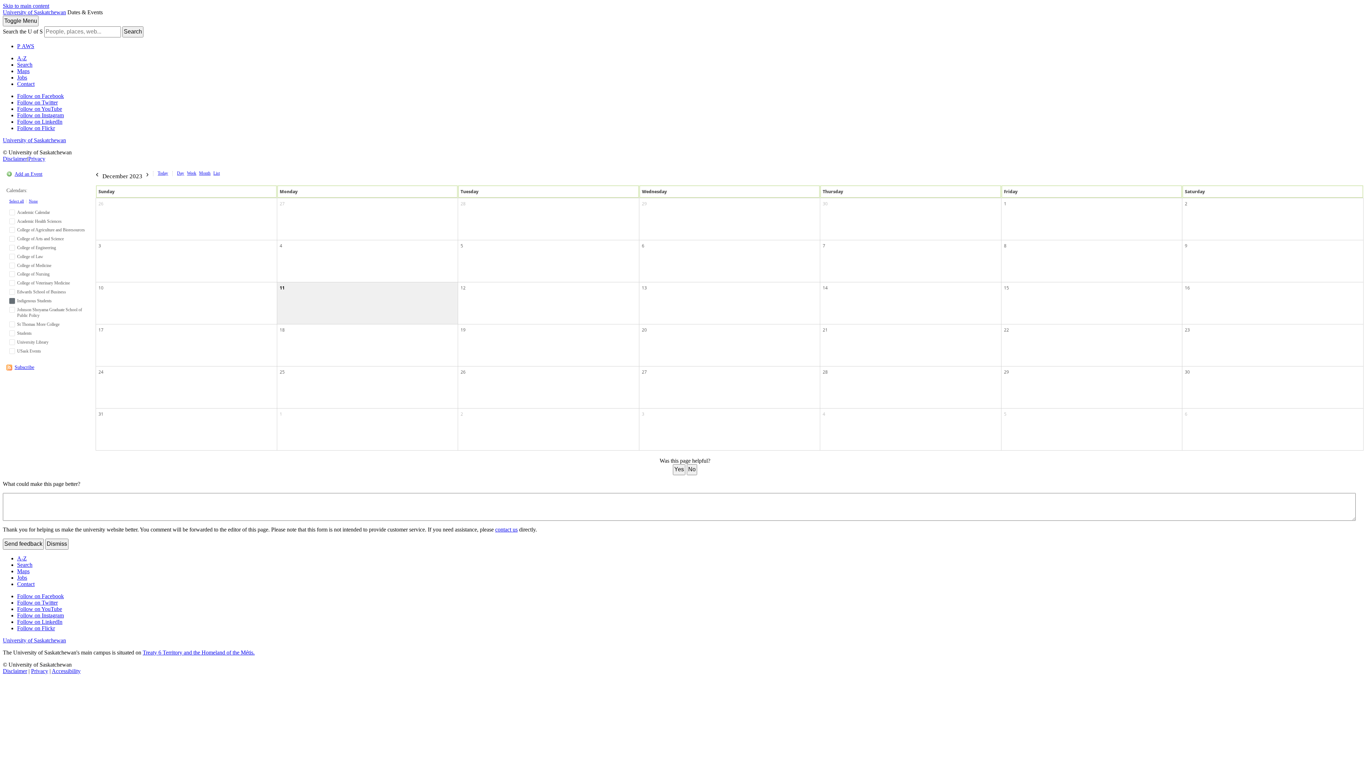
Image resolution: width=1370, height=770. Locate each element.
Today (163, 173)
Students (24, 333)
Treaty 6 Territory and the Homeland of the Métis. (199, 653)
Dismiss (57, 544)
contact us (506, 530)
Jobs (22, 78)
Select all (16, 201)
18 (282, 330)
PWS (25, 46)
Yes (679, 469)
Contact (26, 84)
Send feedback (23, 544)
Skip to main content (26, 6)
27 (282, 204)
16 (1187, 288)
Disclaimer (15, 159)
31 (100, 414)
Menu (20, 21)
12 (463, 288)
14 (825, 288)
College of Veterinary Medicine (43, 283)
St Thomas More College (38, 324)
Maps (23, 71)
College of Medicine (34, 265)
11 (282, 288)
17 (100, 330)
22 (1006, 330)
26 (100, 204)
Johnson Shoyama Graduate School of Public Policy (49, 312)
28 (463, 204)
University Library (33, 342)
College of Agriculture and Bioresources (51, 229)
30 (825, 204)
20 (644, 330)
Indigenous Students (34, 300)
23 (1187, 330)
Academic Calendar (33, 212)
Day (180, 173)
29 (644, 204)
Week (191, 173)
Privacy (36, 159)
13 (644, 288)
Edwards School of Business (41, 291)
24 (100, 372)
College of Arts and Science (40, 238)
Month (204, 173)
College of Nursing (33, 274)
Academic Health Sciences (39, 221)
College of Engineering (36, 247)
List (216, 173)
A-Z (22, 58)
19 (463, 330)
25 (282, 372)
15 (1006, 288)
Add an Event (28, 174)
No (692, 469)
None (33, 201)
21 (825, 330)
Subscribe (24, 367)
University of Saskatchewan (34, 12)
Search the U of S (23, 32)
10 (100, 288)
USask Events (29, 351)
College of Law (30, 256)
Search (133, 32)
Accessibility (66, 671)
